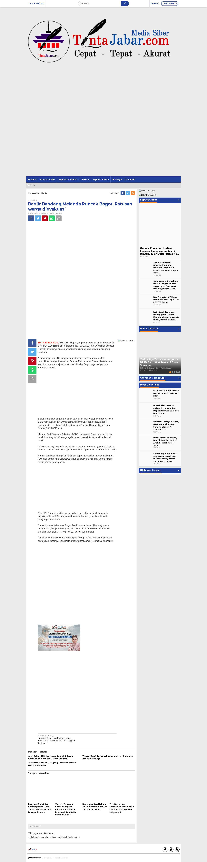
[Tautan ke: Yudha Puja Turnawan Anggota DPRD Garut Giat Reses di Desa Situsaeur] (160, 353)
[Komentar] (59, 218)
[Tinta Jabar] (103, 41)
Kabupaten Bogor (47, 213)
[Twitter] (128, 193)
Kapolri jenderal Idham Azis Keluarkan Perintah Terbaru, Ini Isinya (94, 806)
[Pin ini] (45, 218)
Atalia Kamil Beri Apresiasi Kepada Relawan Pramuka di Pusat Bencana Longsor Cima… (165, 267)
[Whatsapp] (52, 218)
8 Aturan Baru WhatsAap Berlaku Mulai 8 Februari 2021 (166, 393)
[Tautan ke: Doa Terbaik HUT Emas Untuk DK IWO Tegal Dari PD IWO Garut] (146, 301)
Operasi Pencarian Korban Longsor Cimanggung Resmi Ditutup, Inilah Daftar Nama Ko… (159, 251)
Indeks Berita (61, 858)
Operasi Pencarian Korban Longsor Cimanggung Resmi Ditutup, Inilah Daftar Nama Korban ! (66, 809)
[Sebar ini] (31, 218)
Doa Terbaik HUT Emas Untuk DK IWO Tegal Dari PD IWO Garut (166, 299)
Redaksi (48, 858)
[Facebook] (123, 193)
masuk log (44, 837)
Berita (37, 213)
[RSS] (133, 193)
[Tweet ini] (38, 218)
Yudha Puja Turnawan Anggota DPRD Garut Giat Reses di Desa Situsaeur (159, 362)
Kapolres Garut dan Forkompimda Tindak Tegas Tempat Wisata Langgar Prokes (56, 739)
